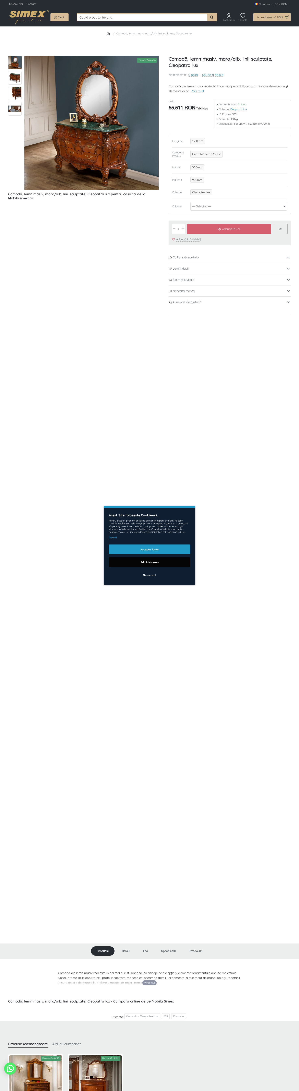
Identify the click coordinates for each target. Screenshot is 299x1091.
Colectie (177, 192)
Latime (176, 167)
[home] (109, 33)
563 (166, 1016)
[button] (15, 57)
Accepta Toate (149, 549)
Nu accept (149, 575)
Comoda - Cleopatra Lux (142, 1016)
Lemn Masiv (181, 268)
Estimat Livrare (183, 280)
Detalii (126, 951)
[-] (174, 229)
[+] (183, 229)
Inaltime (177, 179)
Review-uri (195, 951)
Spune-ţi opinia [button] (213, 75)
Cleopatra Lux (238, 109)
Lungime (177, 141)
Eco (145, 951)
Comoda (178, 1016)
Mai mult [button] (198, 91)
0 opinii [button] (193, 75)
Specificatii (168, 951)
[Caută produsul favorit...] (212, 17)
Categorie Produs (178, 154)
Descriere (103, 951)
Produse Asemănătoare (28, 1044)
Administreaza (150, 562)
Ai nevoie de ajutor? (187, 302)
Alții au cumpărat (66, 1044)
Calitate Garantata (186, 257)
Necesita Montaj (184, 291)
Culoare (177, 206)
